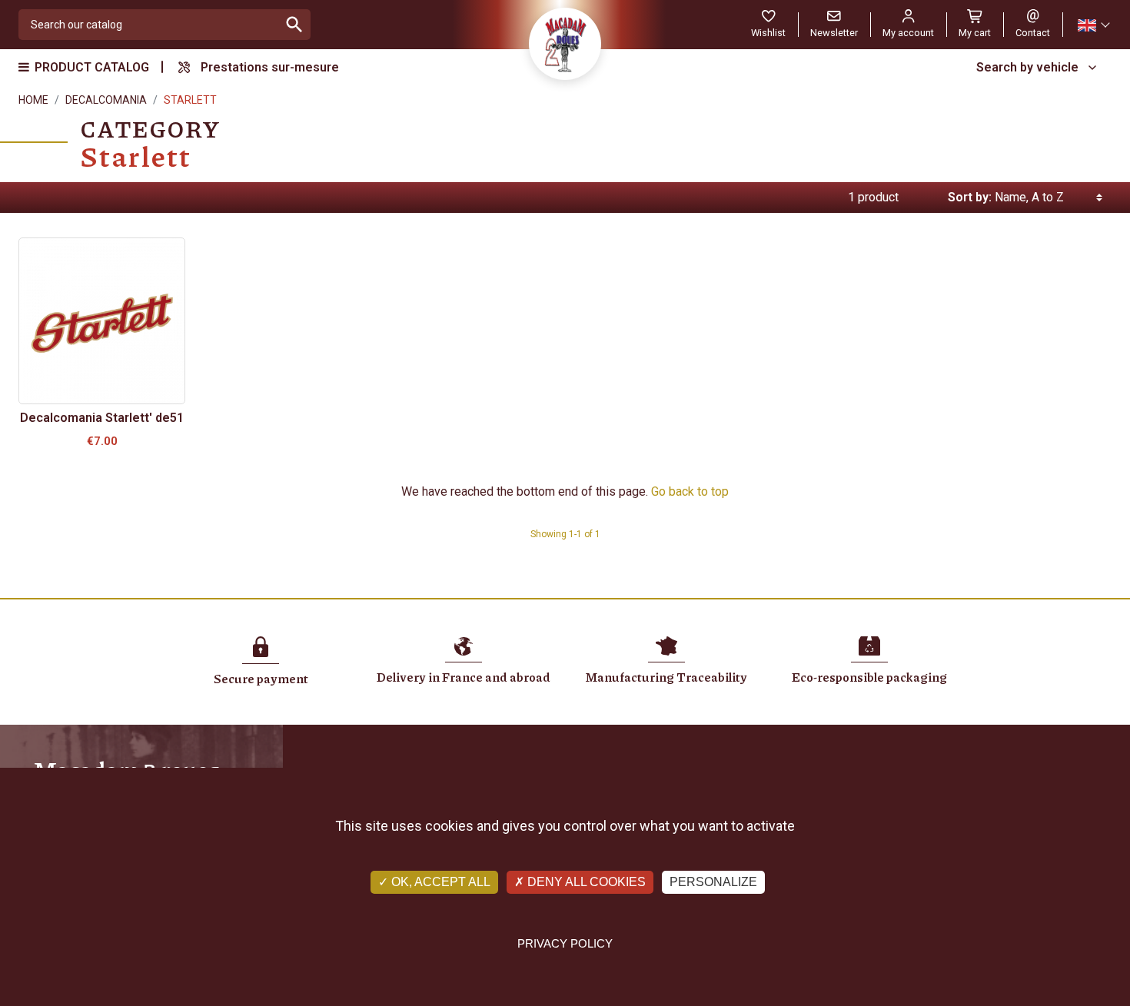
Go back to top (690, 491)
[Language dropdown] (1093, 25)
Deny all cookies (585, 881)
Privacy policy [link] (565, 943)
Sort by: (970, 197)
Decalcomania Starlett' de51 (102, 417)
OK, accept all (439, 881)
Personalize (713, 881)
